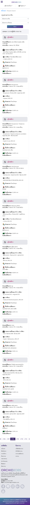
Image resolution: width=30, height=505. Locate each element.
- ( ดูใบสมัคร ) (10, 37)
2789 (17, 439)
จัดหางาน (3, 466)
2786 (4, 439)
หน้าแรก (3, 11)
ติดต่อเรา (3, 463)
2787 (8, 439)
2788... (13, 439)
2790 (21, 439)
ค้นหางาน (3, 456)
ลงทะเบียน (8, 5)
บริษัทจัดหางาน (19, 448)
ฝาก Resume (4, 461)
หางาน (17, 456)
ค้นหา (15, 26)
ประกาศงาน (4, 458)
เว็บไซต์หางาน (19, 451)
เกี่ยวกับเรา (3, 451)
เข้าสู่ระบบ (22, 5)
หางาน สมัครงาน (19, 453)
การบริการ (3, 453)
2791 (25, 439)
